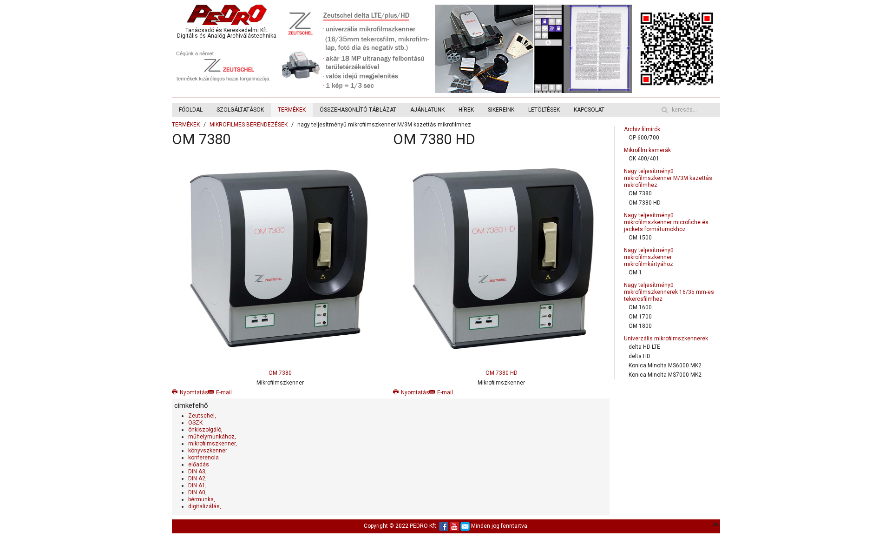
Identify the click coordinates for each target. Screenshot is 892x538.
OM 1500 (640, 237)
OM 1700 (640, 316)
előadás (198, 464)
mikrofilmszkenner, (212, 443)
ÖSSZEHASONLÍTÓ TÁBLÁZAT (358, 109)
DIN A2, (197, 478)
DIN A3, (197, 471)
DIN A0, (197, 492)
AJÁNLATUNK (427, 109)
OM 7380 (201, 139)
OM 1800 (640, 326)
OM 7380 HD (434, 139)
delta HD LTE (644, 347)
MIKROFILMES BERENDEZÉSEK (249, 124)
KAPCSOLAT (589, 109)
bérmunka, (201, 499)
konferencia (203, 457)
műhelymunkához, (212, 436)
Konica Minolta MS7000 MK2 (665, 375)
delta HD (639, 356)
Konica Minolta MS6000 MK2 (665, 365)
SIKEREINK (501, 109)
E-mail (224, 392)
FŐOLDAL (191, 109)
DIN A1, (197, 485)
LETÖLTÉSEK (544, 109)
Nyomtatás (194, 392)
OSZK (195, 422)
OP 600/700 (644, 137)
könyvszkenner (207, 450)
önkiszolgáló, (205, 429)
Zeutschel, (202, 415)
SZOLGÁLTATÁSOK (240, 109)
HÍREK (466, 109)
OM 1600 (640, 307)
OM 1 (635, 272)
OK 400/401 (644, 158)
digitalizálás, (204, 506)
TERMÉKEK (292, 109)
